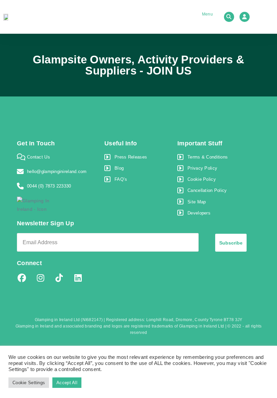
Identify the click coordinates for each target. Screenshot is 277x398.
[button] (202, 17)
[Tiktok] (59, 277)
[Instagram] (40, 277)
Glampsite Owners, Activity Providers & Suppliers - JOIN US (139, 65)
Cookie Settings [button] (28, 382)
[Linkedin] (78, 277)
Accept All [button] (66, 382)
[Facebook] (22, 277)
